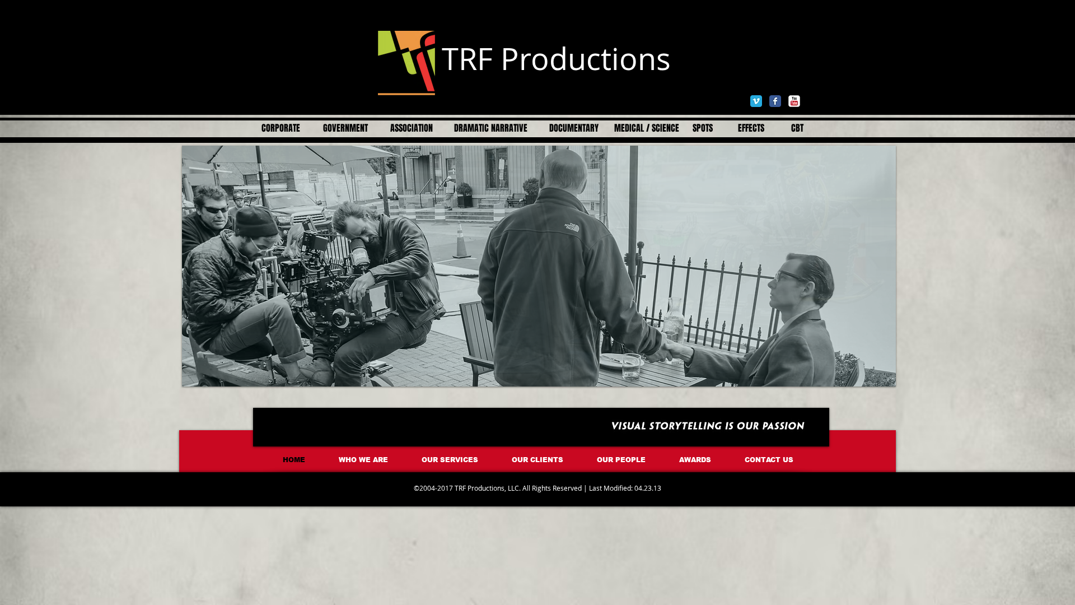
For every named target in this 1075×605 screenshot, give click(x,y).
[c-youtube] (794, 101)
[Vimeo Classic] (756, 101)
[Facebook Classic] (775, 101)
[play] (879, 369)
